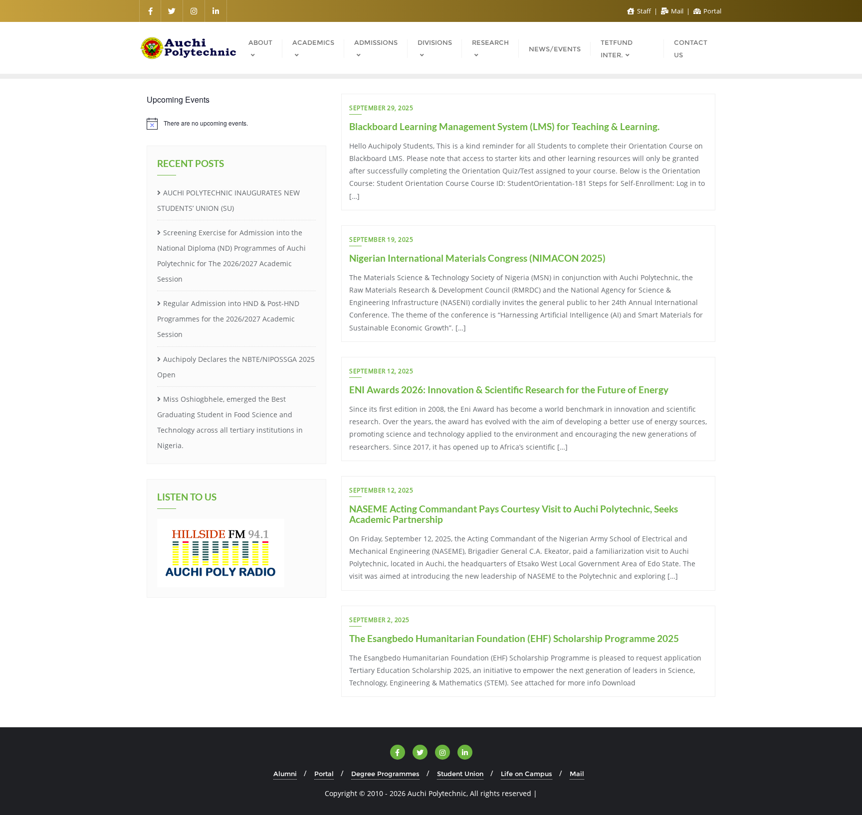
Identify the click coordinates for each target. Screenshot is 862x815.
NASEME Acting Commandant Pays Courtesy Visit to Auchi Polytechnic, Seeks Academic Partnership (513, 514)
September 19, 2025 (381, 239)
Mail (677, 10)
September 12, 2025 (381, 371)
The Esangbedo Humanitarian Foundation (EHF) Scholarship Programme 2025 (514, 638)
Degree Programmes (385, 774)
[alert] (236, 124)
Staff (644, 10)
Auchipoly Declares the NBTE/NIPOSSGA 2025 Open (236, 366)
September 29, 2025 (381, 108)
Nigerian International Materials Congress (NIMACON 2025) (477, 258)
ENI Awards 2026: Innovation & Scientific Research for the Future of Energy (508, 389)
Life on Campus (526, 774)
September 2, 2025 (379, 620)
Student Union (460, 774)
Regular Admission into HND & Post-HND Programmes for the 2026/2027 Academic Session (228, 319)
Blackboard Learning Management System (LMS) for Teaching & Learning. (504, 126)
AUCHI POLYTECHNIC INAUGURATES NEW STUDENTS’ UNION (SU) (228, 200)
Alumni (285, 774)
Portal (711, 10)
